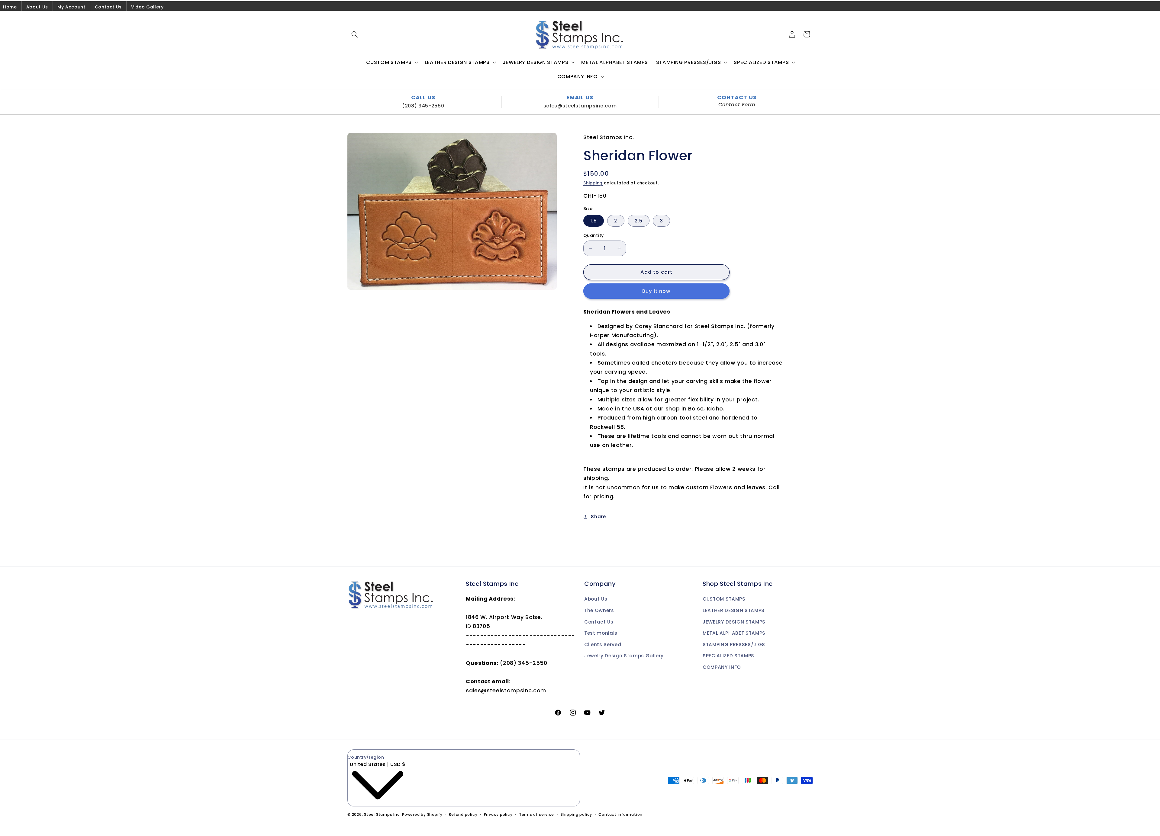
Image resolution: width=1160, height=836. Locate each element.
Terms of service (536, 814)
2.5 (639, 221)
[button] (354, 34)
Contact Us (108, 7)
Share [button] (598, 516)
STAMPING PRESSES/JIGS (734, 644)
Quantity (593, 235)
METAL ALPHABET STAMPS (734, 633)
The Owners (599, 610)
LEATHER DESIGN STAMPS (734, 610)
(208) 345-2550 (423, 105)
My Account (71, 7)
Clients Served (602, 644)
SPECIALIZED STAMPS (728, 656)
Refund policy (463, 814)
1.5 (593, 221)
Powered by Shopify (422, 814)
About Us (37, 7)
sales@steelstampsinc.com (580, 105)
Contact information (620, 814)
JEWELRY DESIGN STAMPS (734, 622)
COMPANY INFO (722, 667)
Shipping (593, 183)
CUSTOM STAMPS (724, 599)
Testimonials (600, 633)
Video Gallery (147, 7)
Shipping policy (576, 814)
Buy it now (656, 291)
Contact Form (737, 105)
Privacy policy (498, 814)
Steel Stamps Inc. (382, 814)
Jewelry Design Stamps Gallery (624, 656)
